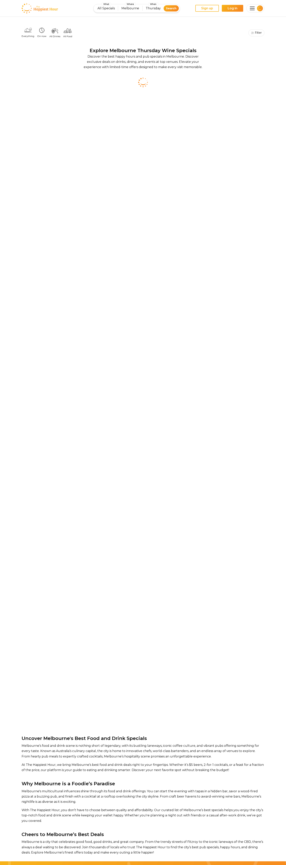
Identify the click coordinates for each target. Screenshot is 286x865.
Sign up (207, 8)
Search (171, 8)
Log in (232, 8)
